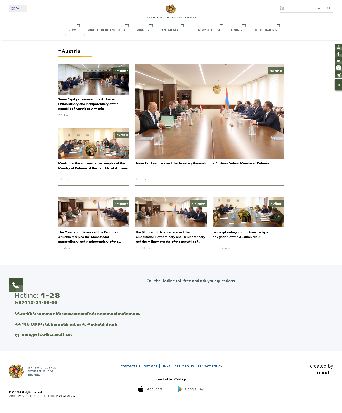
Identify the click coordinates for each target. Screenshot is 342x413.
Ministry (142, 30)
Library (236, 30)
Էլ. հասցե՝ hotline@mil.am (43, 334)
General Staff (170, 30)
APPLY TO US (184, 366)
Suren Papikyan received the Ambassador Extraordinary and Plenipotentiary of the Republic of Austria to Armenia (89, 104)
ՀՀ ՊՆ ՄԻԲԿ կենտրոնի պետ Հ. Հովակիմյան (66, 324)
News (72, 30)
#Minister (121, 70)
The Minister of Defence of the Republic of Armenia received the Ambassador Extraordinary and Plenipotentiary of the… (89, 236)
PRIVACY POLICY (210, 366)
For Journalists (265, 30)
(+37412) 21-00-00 (36, 302)
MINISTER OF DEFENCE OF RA (106, 30)
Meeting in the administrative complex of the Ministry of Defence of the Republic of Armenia (93, 165)
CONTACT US (131, 366)
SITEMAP (151, 366)
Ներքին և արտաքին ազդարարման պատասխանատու (77, 313)
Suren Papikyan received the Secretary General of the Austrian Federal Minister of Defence (202, 163)
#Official (122, 134)
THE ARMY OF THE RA (206, 30)
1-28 (50, 295)
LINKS (166, 366)
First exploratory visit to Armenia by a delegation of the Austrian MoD (240, 234)
